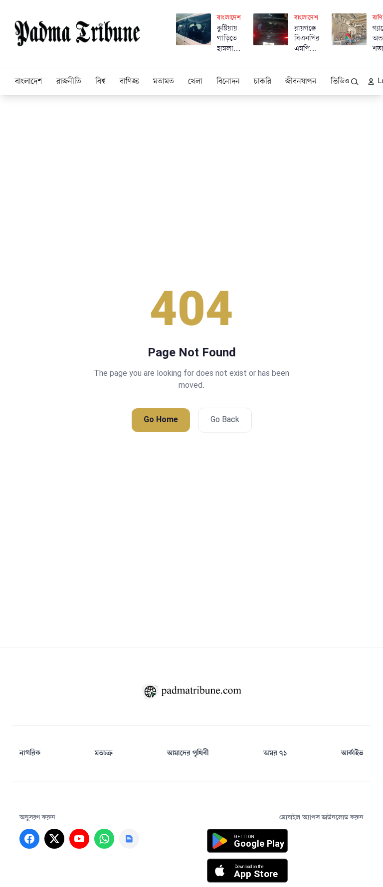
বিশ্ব (100, 81)
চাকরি (262, 81)
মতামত (163, 81)
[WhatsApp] (104, 839)
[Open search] (355, 82)
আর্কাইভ (352, 753)
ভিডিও (340, 81)
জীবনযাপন (301, 81)
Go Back (224, 420)
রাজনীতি (68, 81)
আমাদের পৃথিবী (188, 753)
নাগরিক (29, 753)
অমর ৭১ (275, 753)
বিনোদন (228, 81)
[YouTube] (79, 839)
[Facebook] (29, 839)
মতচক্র (104, 753)
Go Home (161, 420)
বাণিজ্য (129, 81)
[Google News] (129, 839)
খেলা (195, 81)
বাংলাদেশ (28, 81)
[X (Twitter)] (54, 839)
